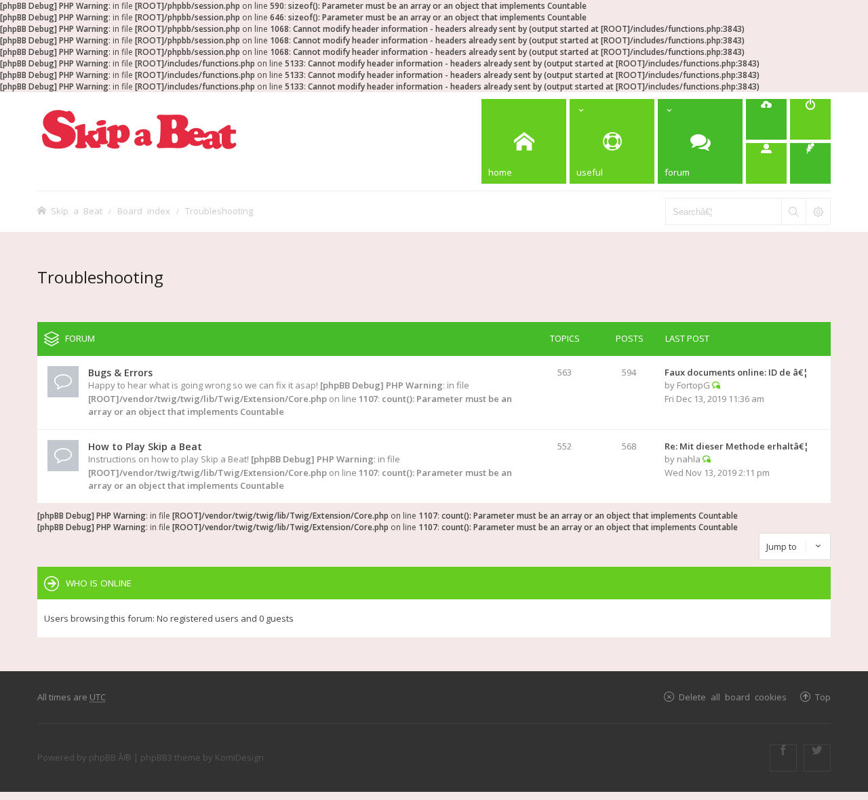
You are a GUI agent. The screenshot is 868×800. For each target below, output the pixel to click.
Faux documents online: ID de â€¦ (736, 372)
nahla (689, 459)
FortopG (693, 385)
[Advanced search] (818, 211)
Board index (143, 210)
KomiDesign (239, 757)
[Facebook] (783, 758)
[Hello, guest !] (766, 163)
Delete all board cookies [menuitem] (733, 696)
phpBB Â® (110, 757)
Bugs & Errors (120, 372)
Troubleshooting (219, 210)
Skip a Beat (76, 210)
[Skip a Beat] (139, 129)
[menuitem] (766, 119)
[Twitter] (817, 758)
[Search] (793, 211)
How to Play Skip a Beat (145, 446)
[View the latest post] (716, 385)
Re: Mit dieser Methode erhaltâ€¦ (737, 446)
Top (823, 696)
